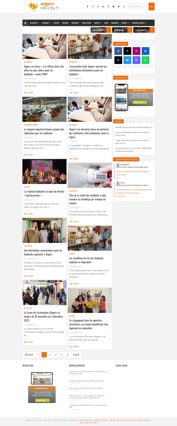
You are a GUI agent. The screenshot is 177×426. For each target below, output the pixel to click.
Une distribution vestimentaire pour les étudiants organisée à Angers (43, 252)
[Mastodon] (118, 6)
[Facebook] (87, 6)
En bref (35, 124)
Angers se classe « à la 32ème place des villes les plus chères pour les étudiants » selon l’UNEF (44, 70)
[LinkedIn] (103, 6)
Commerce (27, 124)
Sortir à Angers (101, 420)
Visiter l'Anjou (115, 420)
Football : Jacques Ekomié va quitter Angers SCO (133, 127)
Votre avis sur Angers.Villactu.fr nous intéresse (86, 388)
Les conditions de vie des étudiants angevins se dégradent (86, 260)
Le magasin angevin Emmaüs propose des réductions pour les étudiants (44, 131)
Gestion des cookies (88, 423)
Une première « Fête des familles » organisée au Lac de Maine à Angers (88, 372)
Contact (124, 23)
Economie (45, 23)
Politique (65, 23)
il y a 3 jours (120, 196)
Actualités (33, 23)
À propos (73, 420)
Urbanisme (115, 23)
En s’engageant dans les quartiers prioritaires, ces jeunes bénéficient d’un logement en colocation (88, 324)
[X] (92, 6)
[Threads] (108, 6)
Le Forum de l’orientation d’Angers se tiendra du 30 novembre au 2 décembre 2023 (43, 316)
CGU (81, 420)
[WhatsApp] (124, 6)
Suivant (76, 354)
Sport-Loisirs (86, 23)
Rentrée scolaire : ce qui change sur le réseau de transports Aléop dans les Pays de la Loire (86, 397)
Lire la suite (28, 92)
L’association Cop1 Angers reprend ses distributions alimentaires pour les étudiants (88, 70)
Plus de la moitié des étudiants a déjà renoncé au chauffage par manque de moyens (87, 199)
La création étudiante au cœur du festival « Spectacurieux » (44, 193)
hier (117, 178)
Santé (106, 23)
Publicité (88, 420)
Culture (56, 23)
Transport (75, 23)
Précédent (28, 354)
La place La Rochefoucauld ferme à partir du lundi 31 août (88, 406)
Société (96, 23)
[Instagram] (98, 6)
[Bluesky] (113, 6)
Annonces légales (138, 23)
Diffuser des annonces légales (136, 420)
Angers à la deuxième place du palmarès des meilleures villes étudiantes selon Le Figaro (89, 133)
